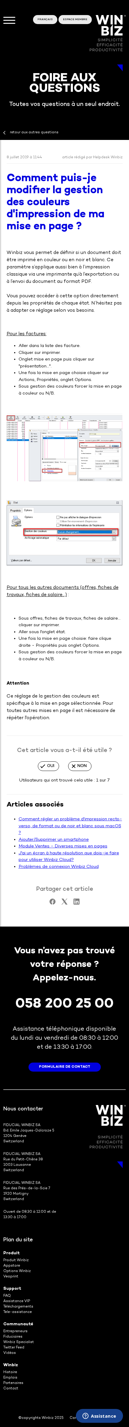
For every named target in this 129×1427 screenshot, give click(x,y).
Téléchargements (18, 1307)
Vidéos (9, 1353)
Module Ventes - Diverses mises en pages (63, 846)
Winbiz (10, 1365)
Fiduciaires (12, 1337)
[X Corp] (65, 903)
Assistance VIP (16, 1301)
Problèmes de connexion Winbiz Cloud (59, 866)
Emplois (10, 1378)
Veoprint (10, 1277)
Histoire (10, 1372)
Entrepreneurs (15, 1331)
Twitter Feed (13, 1348)
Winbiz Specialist (18, 1342)
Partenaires (13, 1383)
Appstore (11, 1266)
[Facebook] (53, 903)
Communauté (18, 1324)
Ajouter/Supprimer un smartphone (54, 839)
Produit (11, 1253)
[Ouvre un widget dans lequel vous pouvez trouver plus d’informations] (99, 1416)
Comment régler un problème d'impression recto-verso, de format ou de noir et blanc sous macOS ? (70, 826)
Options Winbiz (17, 1271)
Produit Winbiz (16, 1260)
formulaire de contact (64, 1067)
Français (45, 19)
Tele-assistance (17, 1312)
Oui (50, 766)
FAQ (7, 1296)
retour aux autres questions (34, 133)
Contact (10, 1389)
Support (12, 1288)
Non (82, 766)
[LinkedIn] (77, 903)
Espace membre (75, 19)
